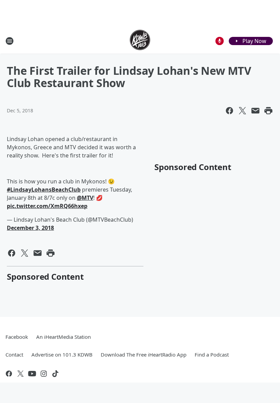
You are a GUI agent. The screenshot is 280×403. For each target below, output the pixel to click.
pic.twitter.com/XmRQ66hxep (47, 206)
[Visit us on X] (20, 374)
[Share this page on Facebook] (229, 110)
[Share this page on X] (242, 110)
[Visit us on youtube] (32, 374)
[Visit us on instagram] (44, 374)
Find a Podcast (212, 354)
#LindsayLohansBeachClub (44, 189)
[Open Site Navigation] (9, 41)
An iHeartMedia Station (63, 336)
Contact (14, 354)
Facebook (16, 336)
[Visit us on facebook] (9, 374)
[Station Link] (140, 41)
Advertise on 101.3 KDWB (62, 354)
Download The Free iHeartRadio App (143, 354)
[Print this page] (268, 110)
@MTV (85, 198)
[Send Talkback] (219, 41)
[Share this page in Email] (255, 110)
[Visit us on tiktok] (55, 374)
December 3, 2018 (30, 228)
